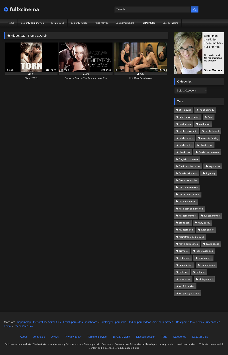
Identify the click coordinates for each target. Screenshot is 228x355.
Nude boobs (212, 243)
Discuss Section (145, 336)
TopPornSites (148, 23)
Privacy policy (73, 336)
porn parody (205, 258)
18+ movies (185, 109)
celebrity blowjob (187, 131)
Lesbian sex (207, 229)
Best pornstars (170, 23)
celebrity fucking (209, 138)
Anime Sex (54, 322)
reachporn (91, 322)
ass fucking (185, 124)
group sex (184, 222)
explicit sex (214, 166)
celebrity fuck (186, 138)
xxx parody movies (189, 293)
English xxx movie (188, 159)
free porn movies (163, 322)
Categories (179, 336)
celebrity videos (79, 23)
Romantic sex (208, 265)
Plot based (184, 258)
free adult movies (188, 180)
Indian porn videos (140, 322)
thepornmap (23, 322)
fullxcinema (23, 9)
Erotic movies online (189, 166)
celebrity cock (212, 131)
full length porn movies (191, 208)
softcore (183, 272)
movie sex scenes (188, 243)
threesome (184, 279)
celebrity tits (185, 145)
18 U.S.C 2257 (121, 336)
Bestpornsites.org (125, 23)
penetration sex (204, 251)
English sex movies (209, 152)
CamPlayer (106, 322)
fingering (210, 173)
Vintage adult (206, 279)
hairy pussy (204, 222)
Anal (210, 117)
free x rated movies (189, 194)
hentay (200, 322)
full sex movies (212, 215)
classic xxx (184, 152)
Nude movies (101, 23)
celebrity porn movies (32, 23)
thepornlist (39, 322)
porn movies (57, 23)
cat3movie (204, 124)
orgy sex (183, 251)
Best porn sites (185, 322)
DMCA (55, 336)
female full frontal (188, 173)
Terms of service (97, 336)
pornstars (120, 322)
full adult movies (187, 201)
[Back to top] (217, 345)
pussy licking (185, 265)
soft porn (200, 272)
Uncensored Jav (23, 326)
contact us (39, 336)
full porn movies (187, 215)
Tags (164, 336)
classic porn (206, 145)
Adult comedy (207, 109)
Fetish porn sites (73, 322)
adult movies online (189, 117)
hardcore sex (186, 229)
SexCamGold (200, 336)
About (23, 336)
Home (11, 23)
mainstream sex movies (191, 237)
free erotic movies (188, 187)
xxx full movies (186, 286)
